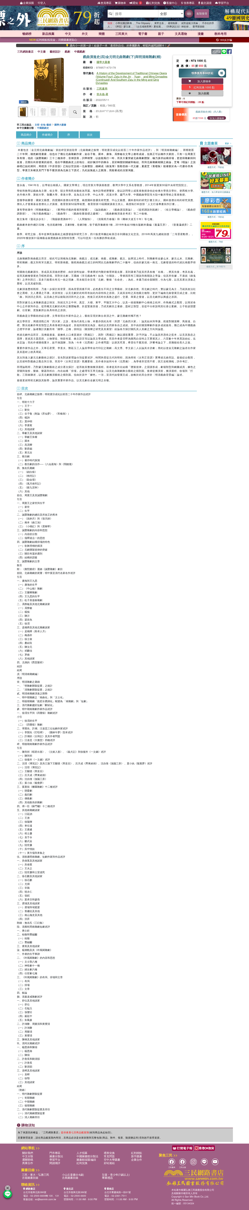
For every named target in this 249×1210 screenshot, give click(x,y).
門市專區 (54, 1153)
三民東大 (121, 33)
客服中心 (171, 3)
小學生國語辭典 (123, 23)
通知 (136, 3)
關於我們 (27, 1153)
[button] (216, 267)
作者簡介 (47, 135)
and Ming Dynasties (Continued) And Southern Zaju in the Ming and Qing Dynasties (131, 80)
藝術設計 (55, 51)
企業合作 (136, 1159)
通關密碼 (27, 1159)
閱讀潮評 (54, 1163)
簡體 (102, 33)
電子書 (142, 33)
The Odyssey (143, 23)
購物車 (122, 3)
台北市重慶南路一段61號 (117, 1192)
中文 (68, 33)
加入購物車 (218, 118)
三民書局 (102, 88)
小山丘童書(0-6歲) (73, 1175)
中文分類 (27, 1156)
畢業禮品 (107, 1178)
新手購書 (136, 1156)
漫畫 (201, 33)
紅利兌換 (154, 3)
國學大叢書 (103, 62)
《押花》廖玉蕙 (122, 26)
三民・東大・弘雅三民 (35, 1175)
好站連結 (109, 1163)
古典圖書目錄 (70, 1178)
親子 (161, 33)
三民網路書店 (25, 51)
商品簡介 (26, 135)
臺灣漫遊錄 (198, 26)
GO (189, 13)
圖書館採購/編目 (86, 1159)
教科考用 (220, 33)
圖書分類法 (56, 1156)
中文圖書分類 (26, 127)
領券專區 (189, 3)
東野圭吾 (159, 23)
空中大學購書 (112, 1159)
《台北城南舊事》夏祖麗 (148, 26)
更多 (227, 143)
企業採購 (28, 3)
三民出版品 (25, 124)
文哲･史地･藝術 (43, 124)
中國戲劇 (79, 51)
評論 (218, 51)
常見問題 (109, 1156)
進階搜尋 (201, 13)
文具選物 (181, 33)
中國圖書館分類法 (87, 1156)
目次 (89, 135)
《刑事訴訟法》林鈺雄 (177, 26)
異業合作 (27, 1163)
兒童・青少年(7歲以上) (116, 1175)
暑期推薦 (172, 23)
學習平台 (223, 3)
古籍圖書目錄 (30, 1178)
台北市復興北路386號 (34, 1192)
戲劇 (67, 51)
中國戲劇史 (43, 127)
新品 (48, 33)
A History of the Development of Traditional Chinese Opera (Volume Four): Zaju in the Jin (131, 74)
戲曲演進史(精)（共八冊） (209, 111)
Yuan (136, 76)
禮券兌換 (109, 1153)
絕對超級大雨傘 (189, 23)
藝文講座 (206, 3)
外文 (85, 33)
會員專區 (106, 3)
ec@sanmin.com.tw (45, 1199)
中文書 (42, 51)
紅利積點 (136, 1153)
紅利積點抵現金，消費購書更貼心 (53, 40)
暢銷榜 (27, 33)
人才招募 (82, 1153)
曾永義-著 (102, 94)
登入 (43, 3)
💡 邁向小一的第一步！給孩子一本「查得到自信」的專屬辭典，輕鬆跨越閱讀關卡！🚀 (87, 45)
